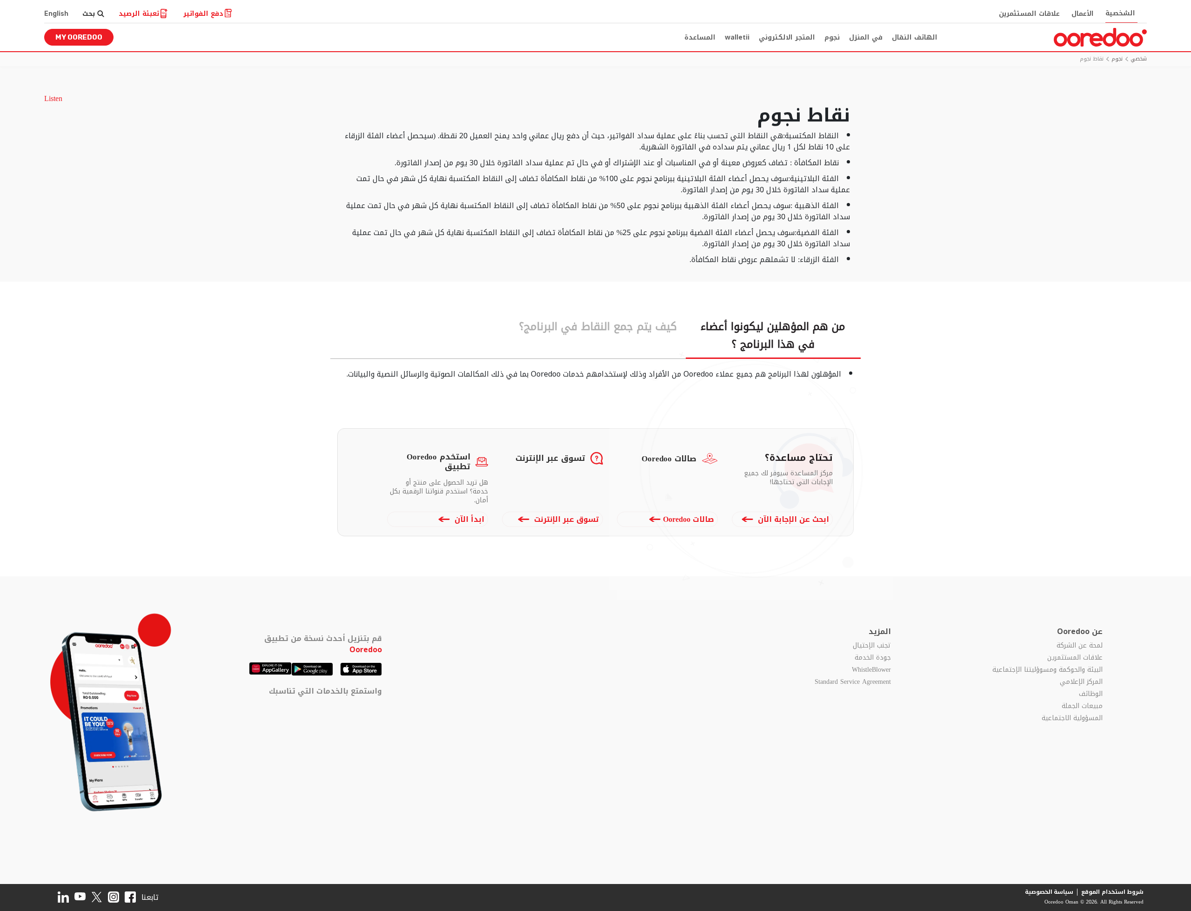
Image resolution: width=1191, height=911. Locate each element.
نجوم (832, 37)
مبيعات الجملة (1082, 706)
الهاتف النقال (914, 37)
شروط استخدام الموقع (1112, 892)
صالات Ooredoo (688, 519)
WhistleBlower (871, 670)
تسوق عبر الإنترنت (565, 519)
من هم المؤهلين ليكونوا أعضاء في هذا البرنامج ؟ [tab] (773, 335)
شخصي (1139, 59)
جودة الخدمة (872, 658)
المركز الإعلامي (1081, 682)
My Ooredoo (78, 37)
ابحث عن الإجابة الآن (792, 519)
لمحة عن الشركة (1080, 646)
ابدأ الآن (468, 519)
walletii (737, 37)
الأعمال (1082, 13)
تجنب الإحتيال (871, 646)
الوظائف (1091, 694)
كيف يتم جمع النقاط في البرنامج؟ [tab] (598, 327)
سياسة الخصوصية (1049, 892)
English (56, 14)
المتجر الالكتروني (787, 37)
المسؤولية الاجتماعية (1072, 718)
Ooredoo (365, 649)
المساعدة (700, 37)
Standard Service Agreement (852, 682)
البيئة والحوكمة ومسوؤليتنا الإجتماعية (1047, 670)
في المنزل (866, 37)
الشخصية (1120, 13)
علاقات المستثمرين (1029, 13)
